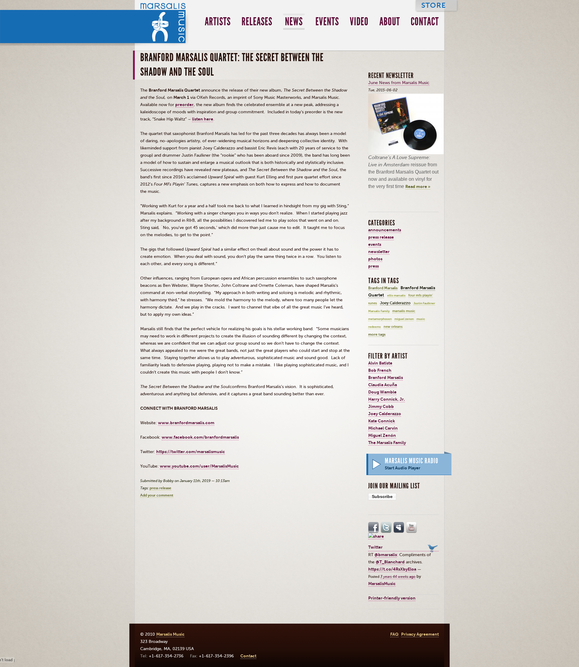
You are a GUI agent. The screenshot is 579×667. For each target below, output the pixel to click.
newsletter (379, 251)
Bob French (379, 370)
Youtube (411, 527)
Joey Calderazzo (395, 303)
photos (375, 258)
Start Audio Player (402, 468)
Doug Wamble (382, 392)
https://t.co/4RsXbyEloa (392, 569)
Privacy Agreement (420, 634)
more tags (376, 334)
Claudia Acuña (382, 384)
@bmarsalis (386, 554)
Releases (257, 21)
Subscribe (382, 496)
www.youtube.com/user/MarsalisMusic (199, 466)
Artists (218, 21)
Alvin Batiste (380, 363)
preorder (184, 104)
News (294, 21)
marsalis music (403, 311)
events (374, 244)
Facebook (373, 527)
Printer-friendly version (392, 598)
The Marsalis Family (387, 442)
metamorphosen (380, 319)
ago (398, 577)
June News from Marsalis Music (398, 82)
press (373, 266)
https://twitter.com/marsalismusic (190, 451)
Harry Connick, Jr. (386, 399)
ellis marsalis (396, 295)
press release (160, 488)
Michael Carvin (383, 428)
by (418, 576)
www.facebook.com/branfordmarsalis (200, 437)
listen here (202, 119)
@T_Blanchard (390, 562)
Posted (374, 577)
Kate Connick (381, 421)
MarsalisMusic (382, 583)
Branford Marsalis (382, 288)
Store (433, 5)
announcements (384, 230)
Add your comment (156, 495)
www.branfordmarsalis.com (186, 422)
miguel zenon (404, 319)
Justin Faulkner (424, 303)
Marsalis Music (162, 23)
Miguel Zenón (382, 435)
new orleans (393, 327)
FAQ (394, 634)
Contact (425, 21)
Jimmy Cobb (381, 406)
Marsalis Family (379, 311)
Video (359, 21)
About (389, 21)
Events (327, 21)
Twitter (386, 527)
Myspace (399, 527)
